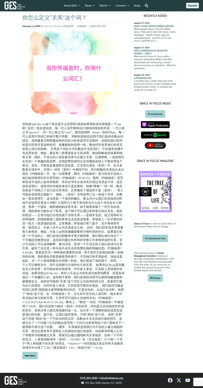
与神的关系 (95, 26)
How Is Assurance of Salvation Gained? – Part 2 (151, 52)
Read (88, 5)
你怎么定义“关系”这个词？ (54, 17)
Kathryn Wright (52, 26)
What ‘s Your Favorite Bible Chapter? (154, 26)
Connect (121, 5)
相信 (104, 26)
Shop (137, 5)
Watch (103, 5)
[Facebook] (170, 380)
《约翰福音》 (82, 26)
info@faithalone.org (111, 378)
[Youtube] (187, 380)
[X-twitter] (178, 380)
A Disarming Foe (143, 77)
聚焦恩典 (68, 26)
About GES (70, 5)
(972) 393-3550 (88, 378)
